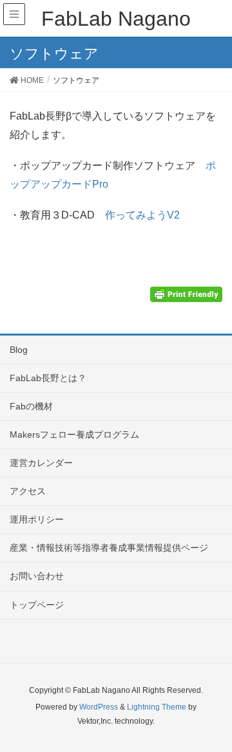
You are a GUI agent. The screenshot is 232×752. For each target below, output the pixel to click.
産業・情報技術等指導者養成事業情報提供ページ (109, 547)
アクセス (28, 491)
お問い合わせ (37, 576)
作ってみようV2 (142, 215)
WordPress (98, 707)
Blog (19, 350)
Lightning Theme (156, 707)
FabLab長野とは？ (48, 378)
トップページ (37, 605)
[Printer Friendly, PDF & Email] (186, 293)
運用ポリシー (37, 519)
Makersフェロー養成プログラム (74, 434)
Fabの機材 (31, 406)
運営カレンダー (41, 463)
